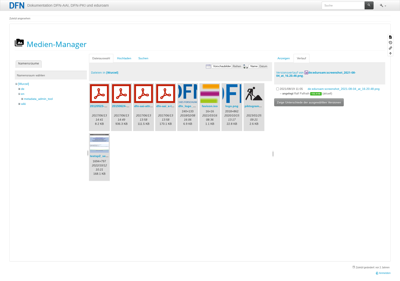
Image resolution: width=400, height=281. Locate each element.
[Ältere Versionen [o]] (390, 42)
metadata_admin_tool (38, 98)
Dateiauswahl (101, 58)
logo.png (231, 106)
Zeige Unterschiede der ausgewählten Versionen (309, 102)
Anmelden (385, 273)
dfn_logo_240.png (191, 106)
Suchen (143, 58)
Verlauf (301, 58)
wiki (23, 103)
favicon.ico (210, 106)
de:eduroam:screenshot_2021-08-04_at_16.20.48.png (316, 74)
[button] (383, 5)
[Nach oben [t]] (390, 53)
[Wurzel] (23, 83)
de (22, 88)
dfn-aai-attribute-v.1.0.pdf (152, 106)
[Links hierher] (390, 47)
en (22, 93)
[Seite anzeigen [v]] (390, 36)
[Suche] (369, 5)
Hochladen (124, 58)
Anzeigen (284, 58)
